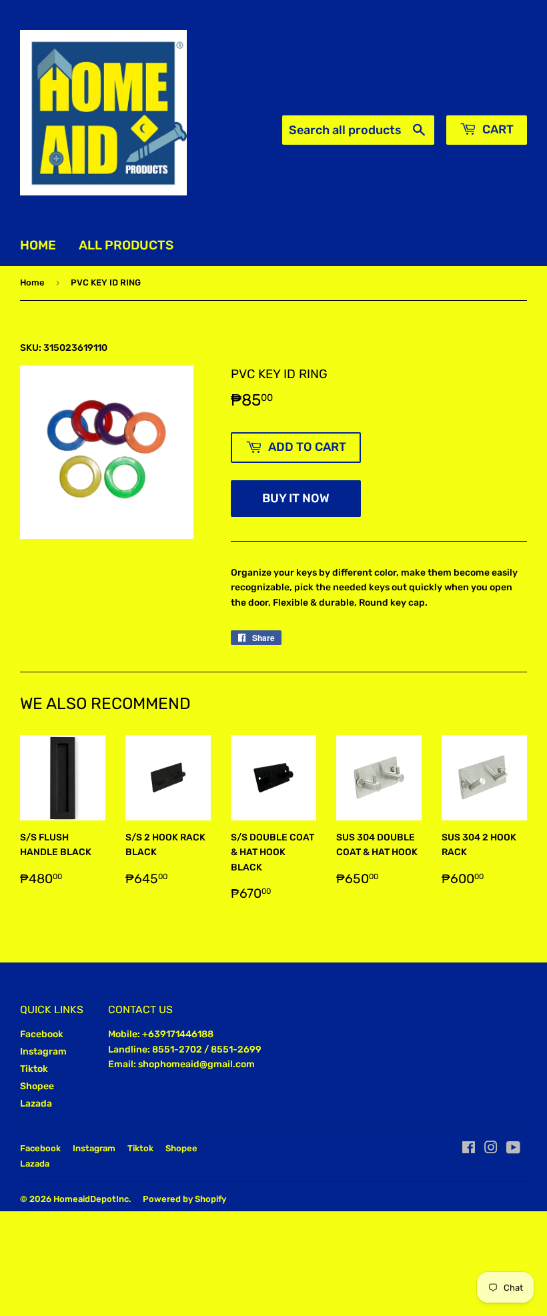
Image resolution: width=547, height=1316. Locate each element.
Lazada (36, 1103)
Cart (497, 129)
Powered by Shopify (184, 1199)
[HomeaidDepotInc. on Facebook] (469, 1149)
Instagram (43, 1051)
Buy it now (296, 498)
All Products (126, 245)
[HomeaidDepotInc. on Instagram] (491, 1149)
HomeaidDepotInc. (92, 1199)
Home (38, 245)
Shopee (37, 1086)
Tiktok (34, 1069)
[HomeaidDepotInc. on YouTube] (513, 1149)
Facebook (41, 1034)
